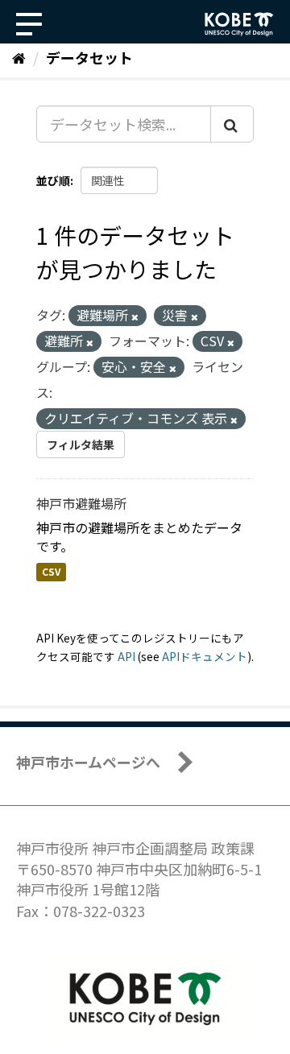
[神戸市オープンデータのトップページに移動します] (239, 24)
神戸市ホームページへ (88, 761)
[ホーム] (19, 57)
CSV (51, 572)
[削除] (135, 316)
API (126, 656)
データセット (89, 57)
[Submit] (232, 124)
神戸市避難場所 (81, 503)
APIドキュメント (204, 656)
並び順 (53, 180)
